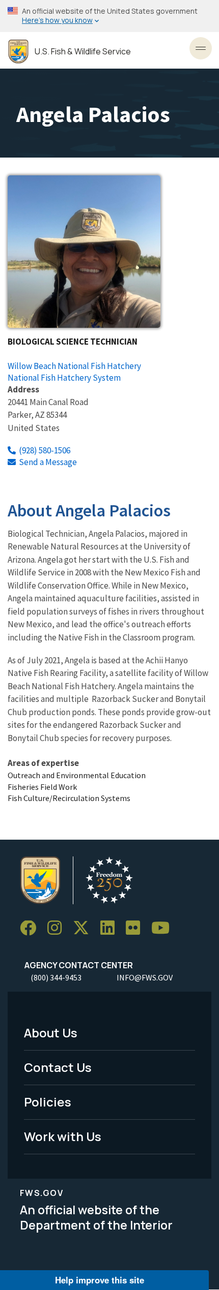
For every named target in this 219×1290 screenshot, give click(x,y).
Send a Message (48, 462)
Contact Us (58, 1067)
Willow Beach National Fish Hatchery (74, 366)
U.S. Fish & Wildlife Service (83, 51)
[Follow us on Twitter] (84, 928)
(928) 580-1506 (44, 450)
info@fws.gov (145, 977)
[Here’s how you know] (109, 16)
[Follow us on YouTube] (164, 928)
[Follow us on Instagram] (58, 928)
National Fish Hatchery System (64, 377)
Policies (47, 1101)
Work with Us (62, 1136)
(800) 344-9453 (56, 977)
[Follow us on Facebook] (31, 928)
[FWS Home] (18, 52)
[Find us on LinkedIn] (111, 928)
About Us (50, 1032)
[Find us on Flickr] (136, 928)
